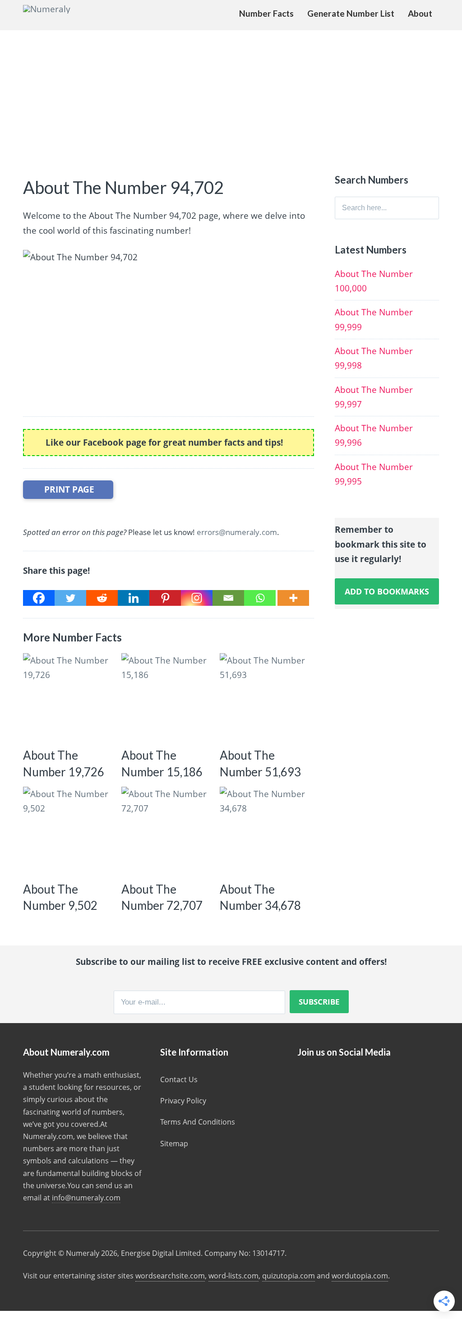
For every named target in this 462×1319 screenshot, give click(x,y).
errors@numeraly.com (237, 532)
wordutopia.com (360, 1276)
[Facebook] (39, 598)
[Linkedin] (133, 598)
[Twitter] (70, 598)
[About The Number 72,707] (166, 831)
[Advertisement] (231, 98)
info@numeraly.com (86, 1198)
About (420, 13)
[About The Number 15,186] (166, 698)
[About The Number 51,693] (265, 698)
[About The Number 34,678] (265, 831)
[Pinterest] (165, 598)
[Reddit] (102, 598)
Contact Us (179, 1079)
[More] (293, 598)
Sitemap (174, 1143)
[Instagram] (197, 598)
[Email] (228, 598)
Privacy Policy (183, 1101)
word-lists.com (233, 1276)
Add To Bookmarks (387, 591)
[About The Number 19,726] (68, 698)
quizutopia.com (288, 1276)
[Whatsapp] (260, 598)
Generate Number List (350, 13)
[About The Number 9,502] (68, 831)
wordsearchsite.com (170, 1276)
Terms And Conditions (197, 1122)
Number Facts (266, 13)
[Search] (432, 208)
